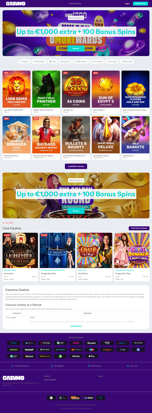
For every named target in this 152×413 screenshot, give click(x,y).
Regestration (140, 4)
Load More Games (76, 166)
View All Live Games (139, 228)
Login (127, 4)
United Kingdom (75, 4)
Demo (17, 91)
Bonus (76, 48)
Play (18, 87)
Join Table (21, 250)
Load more (76, 326)
